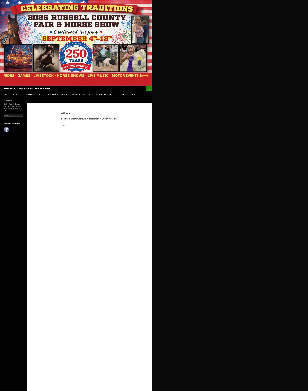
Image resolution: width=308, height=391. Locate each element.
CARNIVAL (64, 94)
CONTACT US (8, 100)
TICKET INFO (29, 94)
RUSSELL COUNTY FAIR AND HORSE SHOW (27, 88)
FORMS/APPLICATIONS (78, 94)
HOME (6, 94)
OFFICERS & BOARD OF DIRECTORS (100, 94)
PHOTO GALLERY (122, 94)
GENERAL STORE (16, 94)
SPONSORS (135, 94)
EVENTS (39, 94)
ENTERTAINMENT (52, 94)
